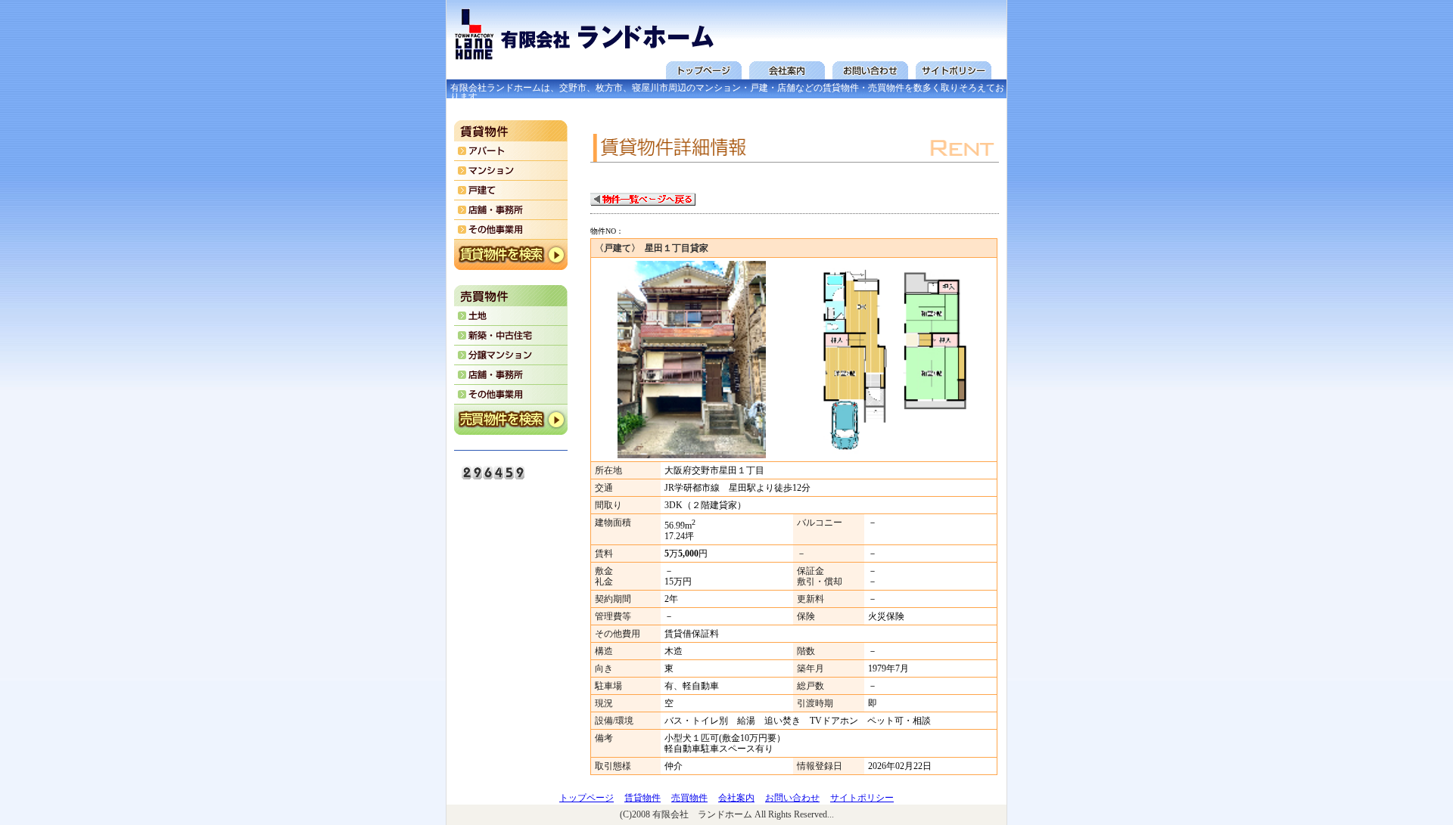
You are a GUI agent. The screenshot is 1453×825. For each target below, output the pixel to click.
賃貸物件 (642, 797)
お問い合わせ (792, 797)
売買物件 (689, 797)
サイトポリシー (862, 797)
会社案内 (736, 797)
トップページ (586, 797)
